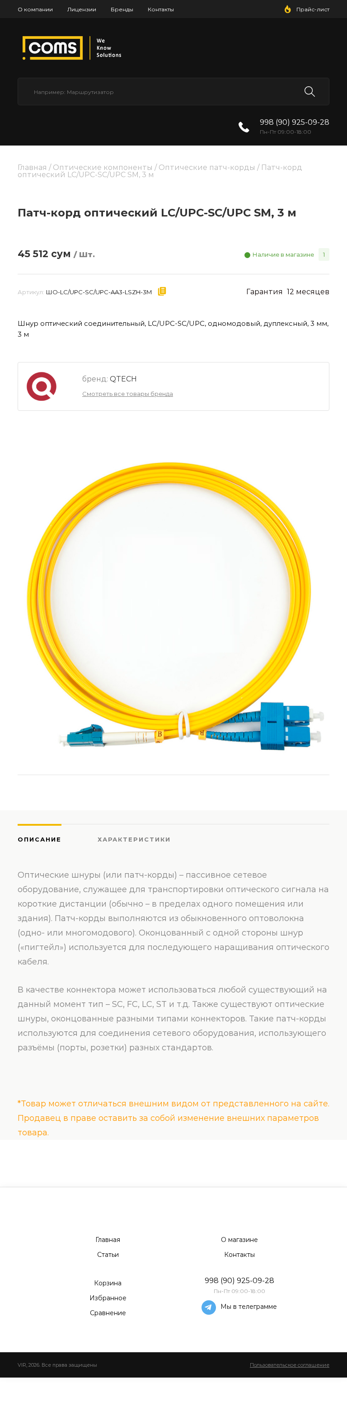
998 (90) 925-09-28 (294, 122)
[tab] (58, 839)
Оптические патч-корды (207, 167)
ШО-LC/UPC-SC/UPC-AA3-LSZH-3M (99, 292)
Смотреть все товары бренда (127, 393)
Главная (32, 167)
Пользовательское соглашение (289, 1365)
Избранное (108, 1298)
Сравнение (108, 1313)
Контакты (161, 9)
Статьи (108, 1255)
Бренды (122, 9)
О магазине (239, 1240)
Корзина (108, 1283)
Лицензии (81, 9)
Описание (39, 839)
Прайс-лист (312, 9)
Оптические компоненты (103, 167)
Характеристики (134, 839)
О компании (35, 9)
